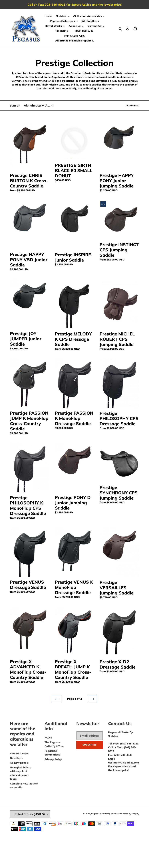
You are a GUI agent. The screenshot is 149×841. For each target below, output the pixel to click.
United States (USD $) (29, 814)
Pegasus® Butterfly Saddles (105, 813)
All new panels (19, 762)
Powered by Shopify (129, 813)
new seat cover (19, 753)
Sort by (15, 105)
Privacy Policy (53, 759)
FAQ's (48, 737)
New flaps (16, 758)
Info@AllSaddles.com (126, 762)
